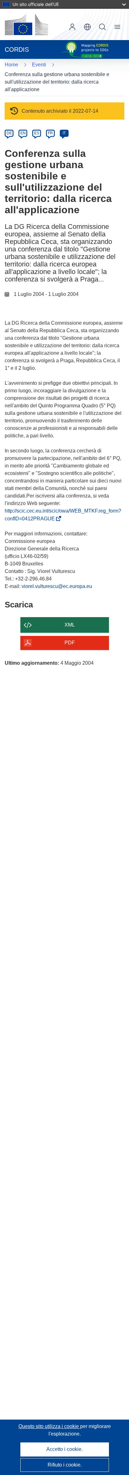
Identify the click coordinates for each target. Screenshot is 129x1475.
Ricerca (102, 27)
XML (69, 624)
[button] (87, 27)
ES (36, 133)
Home (11, 64)
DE (9, 133)
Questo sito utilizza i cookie (49, 1426)
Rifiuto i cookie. (65, 1464)
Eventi (39, 64)
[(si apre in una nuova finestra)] (26, 24)
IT (64, 133)
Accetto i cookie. (64, 1449)
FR (50, 133)
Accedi (72, 27)
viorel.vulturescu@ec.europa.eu (57, 586)
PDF (69, 642)
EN (23, 133)
